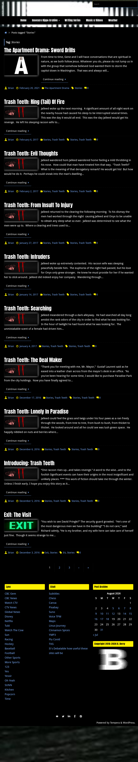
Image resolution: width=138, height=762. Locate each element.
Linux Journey (57, 625)
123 (7, 667)
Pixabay (53, 607)
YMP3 (52, 635)
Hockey (9, 644)
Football (10, 653)
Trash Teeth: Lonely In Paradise (36, 411)
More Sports (12, 662)
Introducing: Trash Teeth (29, 463)
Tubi (7, 625)
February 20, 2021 (30, 88)
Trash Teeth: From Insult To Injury (38, 205)
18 (107, 619)
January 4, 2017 (28, 346)
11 (107, 613)
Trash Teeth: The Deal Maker (33, 360)
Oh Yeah (10, 680)
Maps (52, 621)
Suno (52, 612)
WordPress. (129, 722)
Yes (7, 671)
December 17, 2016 (30, 397)
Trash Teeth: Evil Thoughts (31, 153)
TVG (51, 644)
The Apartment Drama (57, 88)
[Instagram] (81, 716)
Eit (64, 552)
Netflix (9, 621)
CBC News (11, 598)
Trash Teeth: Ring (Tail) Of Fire (34, 102)
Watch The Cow (14, 630)
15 (130, 613)
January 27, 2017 (29, 242)
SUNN (8, 685)
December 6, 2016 (30, 449)
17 (101, 619)
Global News (12, 612)
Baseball (10, 648)
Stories (78, 88)
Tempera (115, 722)
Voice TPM (55, 616)
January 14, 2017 (29, 294)
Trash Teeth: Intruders (27, 257)
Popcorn (10, 694)
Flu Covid (54, 639)
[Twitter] (63, 716)
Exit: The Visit (17, 515)
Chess (52, 598)
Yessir (8, 676)
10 (101, 613)
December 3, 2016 (30, 552)
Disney (9, 616)
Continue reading (53, 79)
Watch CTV (11, 603)
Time (8, 699)
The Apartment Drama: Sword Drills (39, 50)
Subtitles (54, 593)
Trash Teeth (58, 139)
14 (124, 613)
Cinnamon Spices (59, 630)
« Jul (95, 635)
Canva (52, 603)
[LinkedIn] (69, 716)
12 (113, 613)
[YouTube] (57, 716)
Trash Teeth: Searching (27, 308)
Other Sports (12, 657)
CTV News (11, 607)
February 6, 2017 (29, 139)
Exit (47, 552)
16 (95, 619)
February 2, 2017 (29, 191)
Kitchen (9, 689)
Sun (7, 635)
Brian (11, 88)
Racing (9, 639)
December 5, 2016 (30, 500)
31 (101, 630)
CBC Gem (10, 593)
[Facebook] (75, 716)
